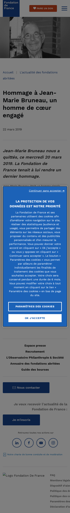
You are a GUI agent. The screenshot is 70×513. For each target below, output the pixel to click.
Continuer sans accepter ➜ (47, 190)
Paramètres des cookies (34, 306)
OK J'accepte (35, 318)
